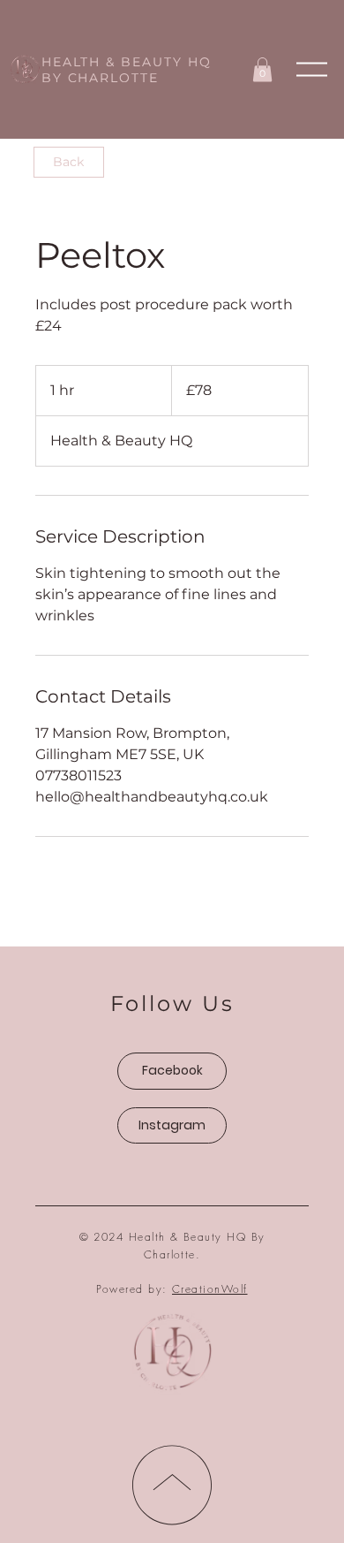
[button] (311, 69)
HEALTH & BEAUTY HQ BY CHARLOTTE (126, 70)
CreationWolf (210, 1288)
